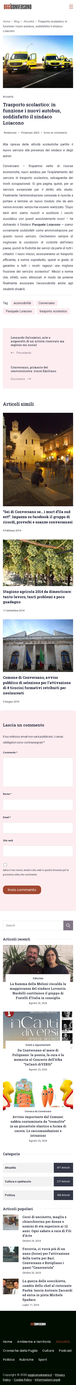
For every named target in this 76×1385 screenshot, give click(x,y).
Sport (42, 1360)
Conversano (47, 303)
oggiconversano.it (40, 1375)
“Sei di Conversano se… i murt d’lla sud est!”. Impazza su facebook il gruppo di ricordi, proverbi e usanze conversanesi (38, 516)
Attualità (8, 96)
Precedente (24, 352)
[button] (7, 1377)
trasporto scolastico (53, 311)
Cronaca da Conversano (38, 1111)
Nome (7, 793)
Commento (10, 752)
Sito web (8, 840)
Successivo (18, 378)
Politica (8, 1360)
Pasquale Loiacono (19, 311)
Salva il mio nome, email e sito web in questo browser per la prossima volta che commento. (36, 872)
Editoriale (38, 978)
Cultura (48, 1351)
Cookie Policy (23, 1380)
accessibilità (22, 303)
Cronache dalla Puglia (20, 1351)
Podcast (65, 1351)
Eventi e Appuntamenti (38, 1044)
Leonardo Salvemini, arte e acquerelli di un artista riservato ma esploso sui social (37, 341)
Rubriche (26, 1360)
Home (7, 1342)
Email (7, 817)
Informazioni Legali (47, 1380)
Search (68, 925)
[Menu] (71, 7)
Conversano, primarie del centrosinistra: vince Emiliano (33, 369)
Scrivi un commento (55, 133)
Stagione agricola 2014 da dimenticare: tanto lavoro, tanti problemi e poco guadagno (37, 596)
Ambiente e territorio (34, 1342)
